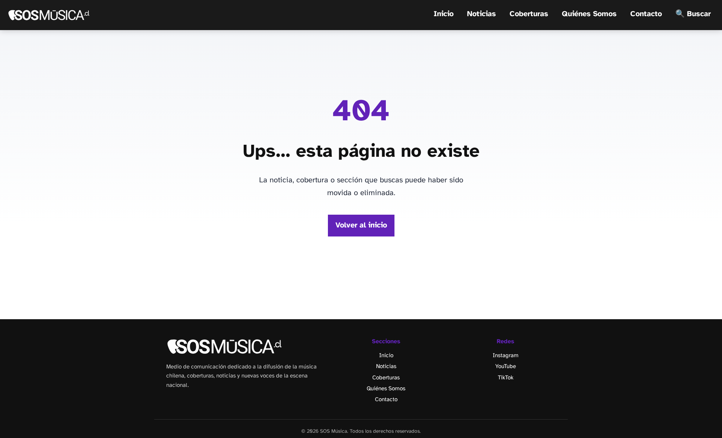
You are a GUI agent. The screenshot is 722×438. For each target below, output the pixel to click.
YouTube (505, 367)
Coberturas (529, 14)
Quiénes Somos (589, 14)
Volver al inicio (361, 225)
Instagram (506, 356)
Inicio (444, 14)
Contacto (646, 14)
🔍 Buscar (693, 14)
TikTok (505, 378)
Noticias (481, 14)
